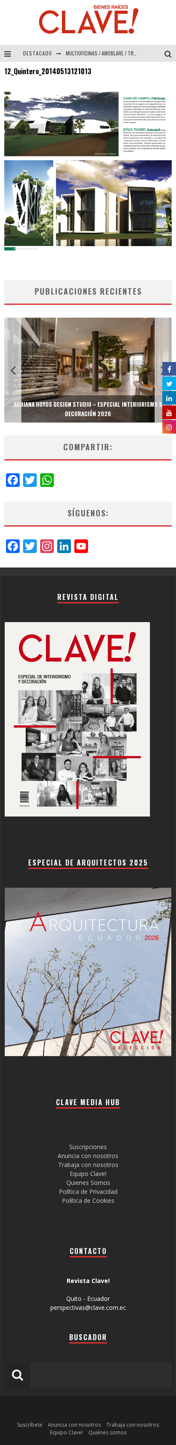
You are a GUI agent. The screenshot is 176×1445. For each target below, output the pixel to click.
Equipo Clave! (88, 1174)
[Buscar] (170, 53)
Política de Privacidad (88, 1191)
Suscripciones (88, 1147)
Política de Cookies (88, 1200)
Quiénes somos (107, 1432)
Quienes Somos (88, 1183)
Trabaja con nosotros (88, 1165)
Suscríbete (29, 1424)
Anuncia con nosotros (88, 1156)
